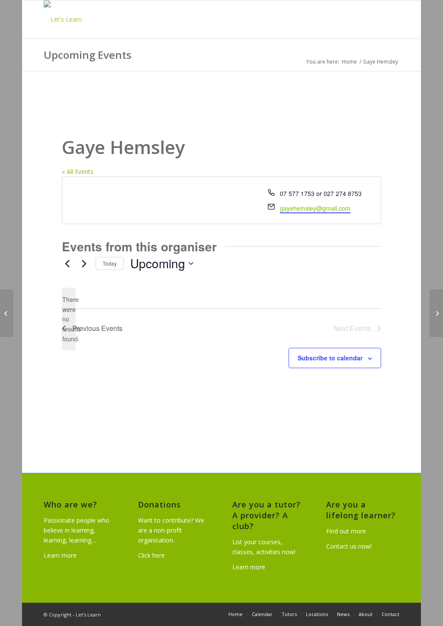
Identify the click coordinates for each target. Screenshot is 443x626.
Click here (151, 555)
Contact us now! (349, 546)
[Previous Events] (67, 263)
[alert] (69, 319)
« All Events (77, 171)
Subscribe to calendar (330, 357)
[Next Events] (84, 263)
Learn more (60, 555)
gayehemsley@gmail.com (315, 208)
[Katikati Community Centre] (6, 313)
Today (110, 263)
